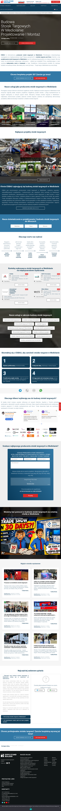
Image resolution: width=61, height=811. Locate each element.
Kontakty (54, 5)
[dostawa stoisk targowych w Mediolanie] (16, 638)
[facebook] (7, 763)
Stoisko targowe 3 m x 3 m (26, 766)
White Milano (44, 289)
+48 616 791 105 (30, 2)
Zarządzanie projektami (25, 771)
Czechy (54, 765)
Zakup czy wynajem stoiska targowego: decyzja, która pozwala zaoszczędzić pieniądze (45, 583)
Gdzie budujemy (21, 5)
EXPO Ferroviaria (46, 274)
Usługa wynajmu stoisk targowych (28, 777)
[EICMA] (6, 276)
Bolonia (45, 226)
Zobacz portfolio (43, 179)
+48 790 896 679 (6, 799)
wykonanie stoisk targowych (12, 320)
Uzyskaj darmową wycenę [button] (27, 43)
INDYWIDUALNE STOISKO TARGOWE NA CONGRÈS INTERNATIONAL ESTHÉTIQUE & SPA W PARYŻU (47, 172)
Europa (45, 757)
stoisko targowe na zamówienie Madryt (22, 336)
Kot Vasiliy (57, 411)
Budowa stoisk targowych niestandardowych (26, 758)
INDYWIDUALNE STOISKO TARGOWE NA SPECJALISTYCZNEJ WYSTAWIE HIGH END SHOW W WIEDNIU (47, 152)
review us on (8, 419)
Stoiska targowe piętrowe (26, 762)
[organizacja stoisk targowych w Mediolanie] (45, 638)
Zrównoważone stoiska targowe (27, 764)
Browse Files (30, 483)
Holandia (54, 762)
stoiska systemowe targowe (50, 320)
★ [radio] (11, 38)
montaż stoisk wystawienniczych (44, 328)
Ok (30, 809)
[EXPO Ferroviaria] (37, 276)
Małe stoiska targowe (25, 767)
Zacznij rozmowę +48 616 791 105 (23, 78)
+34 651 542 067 (6, 800)
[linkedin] (9, 763)
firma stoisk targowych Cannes (21, 332)
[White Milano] (37, 292)
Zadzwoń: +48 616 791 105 (9, 43)
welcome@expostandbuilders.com (42, 2)
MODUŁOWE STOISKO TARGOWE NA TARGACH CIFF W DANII (7, 153)
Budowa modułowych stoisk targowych (29, 760)
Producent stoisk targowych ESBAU (7, 760)
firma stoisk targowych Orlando (24, 324)
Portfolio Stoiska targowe (8, 783)
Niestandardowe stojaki (7, 785)
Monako (54, 763)
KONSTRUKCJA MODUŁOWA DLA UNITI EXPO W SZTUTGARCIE (6, 172)
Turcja (53, 760)
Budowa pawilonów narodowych (28, 763)
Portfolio (43, 5)
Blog (3, 786)
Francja (46, 760)
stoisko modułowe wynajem (41, 332)
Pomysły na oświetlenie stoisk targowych (15, 582)
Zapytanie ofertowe (40, 78)
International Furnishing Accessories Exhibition (13, 291)
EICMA (11, 274)
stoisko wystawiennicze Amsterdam (31, 340)
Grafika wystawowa (25, 773)
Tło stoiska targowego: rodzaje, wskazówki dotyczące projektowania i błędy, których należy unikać (44, 615)
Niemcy (54, 757)
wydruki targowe (41, 324)
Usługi (32, 5)
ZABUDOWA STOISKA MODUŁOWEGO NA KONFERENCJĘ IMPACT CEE (27, 172)
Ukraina (46, 765)
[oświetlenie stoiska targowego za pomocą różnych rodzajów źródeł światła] (16, 574)
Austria (45, 763)
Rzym (31, 226)
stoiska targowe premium (44, 336)
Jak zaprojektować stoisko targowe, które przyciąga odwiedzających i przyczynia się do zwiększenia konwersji (16, 615)
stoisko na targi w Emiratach (31, 320)
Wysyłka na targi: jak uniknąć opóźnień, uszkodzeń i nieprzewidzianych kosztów (15, 646)
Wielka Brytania (47, 762)
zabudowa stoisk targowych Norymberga (20, 328)
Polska (45, 759)
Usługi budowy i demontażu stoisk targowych (28, 775)
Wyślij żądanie (55, 1)
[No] (59, 807)
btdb (37, 411)
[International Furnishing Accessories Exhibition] (6, 292)
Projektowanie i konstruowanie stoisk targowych (29, 769)
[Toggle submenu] (12, 5)
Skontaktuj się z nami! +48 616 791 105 (30, 208)
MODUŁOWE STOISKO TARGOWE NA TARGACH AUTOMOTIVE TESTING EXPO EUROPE (27, 153)
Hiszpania (54, 759)
